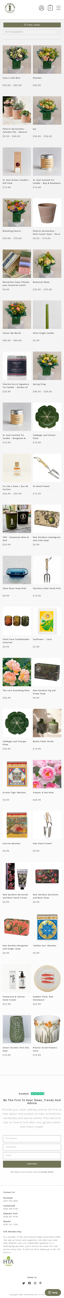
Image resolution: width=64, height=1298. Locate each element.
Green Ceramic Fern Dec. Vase (16, 1049)
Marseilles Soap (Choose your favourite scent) (16, 284)
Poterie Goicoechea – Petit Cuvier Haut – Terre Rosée (46, 233)
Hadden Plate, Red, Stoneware (43, 998)
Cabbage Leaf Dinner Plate (44, 437)
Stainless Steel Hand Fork (47, 588)
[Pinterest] (40, 1284)
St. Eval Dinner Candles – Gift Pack (16, 182)
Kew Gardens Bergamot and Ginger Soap (15, 947)
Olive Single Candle (43, 333)
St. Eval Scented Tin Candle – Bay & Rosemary (47, 182)
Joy (34, 129)
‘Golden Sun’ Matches (44, 945)
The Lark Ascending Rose (16, 690)
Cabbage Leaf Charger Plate (15, 743)
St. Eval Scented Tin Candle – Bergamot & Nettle (14, 437)
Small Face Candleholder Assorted (16, 641)
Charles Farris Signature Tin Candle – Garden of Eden (16, 386)
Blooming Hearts (12, 231)
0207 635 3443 (10, 1201)
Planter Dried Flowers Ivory (45, 1049)
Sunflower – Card (42, 639)
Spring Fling (39, 384)
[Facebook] (29, 1284)
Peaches (37, 78)
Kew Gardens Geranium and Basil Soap (45, 896)
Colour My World (12, 333)
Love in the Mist (11, 78)
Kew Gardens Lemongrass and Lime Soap (47, 539)
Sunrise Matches (11, 843)
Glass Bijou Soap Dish (14, 588)
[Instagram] (35, 1284)
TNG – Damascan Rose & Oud (16, 539)
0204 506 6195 (10, 1209)
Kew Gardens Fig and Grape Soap (44, 692)
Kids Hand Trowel (42, 843)
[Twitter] (23, 1284)
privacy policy (47, 1172)
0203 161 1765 (10, 1224)
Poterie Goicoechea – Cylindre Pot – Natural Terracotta (15, 131)
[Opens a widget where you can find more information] (53, 1293)
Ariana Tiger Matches (14, 792)
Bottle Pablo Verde (43, 741)
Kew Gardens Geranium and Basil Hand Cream (15, 896)
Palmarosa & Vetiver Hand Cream (14, 998)
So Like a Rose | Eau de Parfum (15, 488)
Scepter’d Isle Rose (43, 792)
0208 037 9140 (10, 1217)
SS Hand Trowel (41, 486)
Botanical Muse (41, 282)
